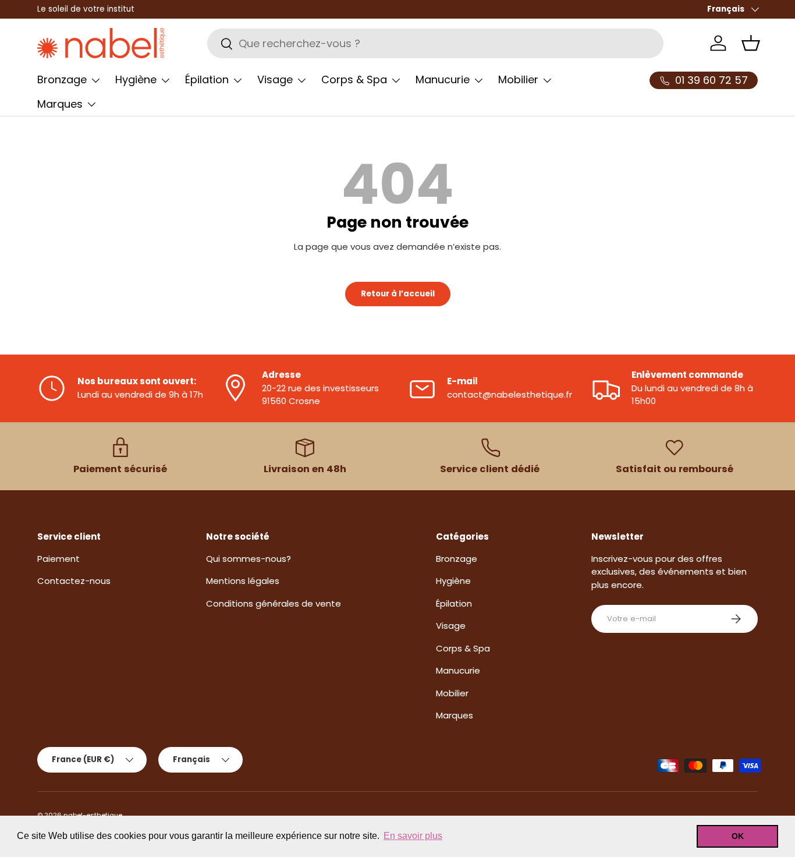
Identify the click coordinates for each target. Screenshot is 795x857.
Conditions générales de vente (273, 603)
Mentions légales (242, 581)
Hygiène (136, 79)
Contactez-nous (74, 581)
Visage (275, 79)
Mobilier (518, 79)
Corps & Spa (354, 79)
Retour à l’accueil (398, 293)
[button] (751, 43)
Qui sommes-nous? (248, 559)
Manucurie (443, 79)
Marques (60, 104)
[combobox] (435, 43)
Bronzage (62, 79)
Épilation (207, 79)
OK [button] (738, 836)
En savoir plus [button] (413, 836)
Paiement (58, 559)
